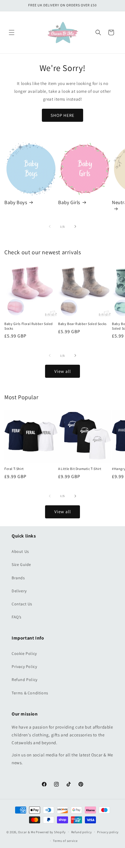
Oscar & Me (26, 832)
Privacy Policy (24, 666)
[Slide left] (49, 226)
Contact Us (22, 604)
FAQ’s (17, 617)
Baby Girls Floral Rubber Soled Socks (28, 326)
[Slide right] (75, 226)
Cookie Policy (24, 653)
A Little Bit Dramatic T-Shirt (79, 468)
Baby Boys (15, 202)
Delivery (19, 590)
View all (62, 371)
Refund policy (81, 832)
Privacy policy (108, 832)
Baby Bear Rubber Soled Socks (82, 324)
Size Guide (21, 564)
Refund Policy (25, 679)
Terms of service (65, 841)
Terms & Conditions (30, 693)
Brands (18, 577)
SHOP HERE (62, 115)
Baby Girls (69, 202)
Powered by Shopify (51, 832)
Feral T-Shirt (14, 468)
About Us (20, 551)
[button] (11, 32)
